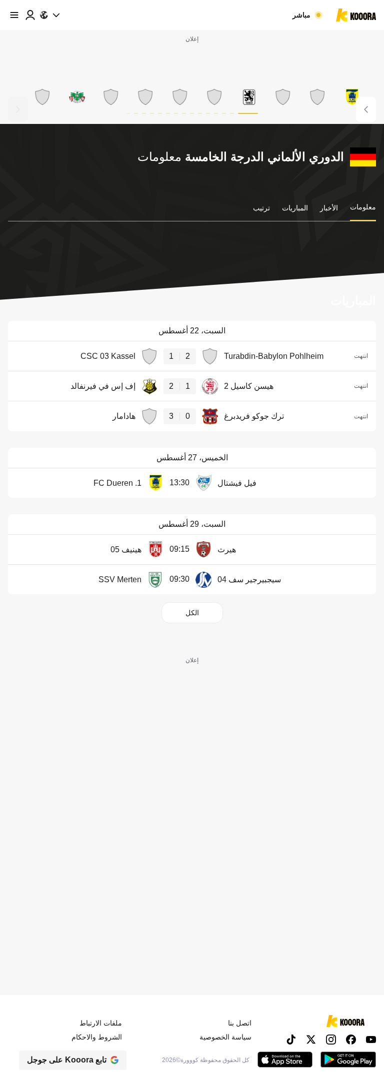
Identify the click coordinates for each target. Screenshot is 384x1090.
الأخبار (329, 208)
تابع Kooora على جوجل (66, 1060)
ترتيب (261, 208)
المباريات (295, 208)
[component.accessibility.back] (18, 109)
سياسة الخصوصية (226, 1037)
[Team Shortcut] (352, 97)
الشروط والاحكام (97, 1037)
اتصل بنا (240, 1023)
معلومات (363, 207)
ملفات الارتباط (101, 1023)
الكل (192, 613)
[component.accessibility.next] (366, 109)
